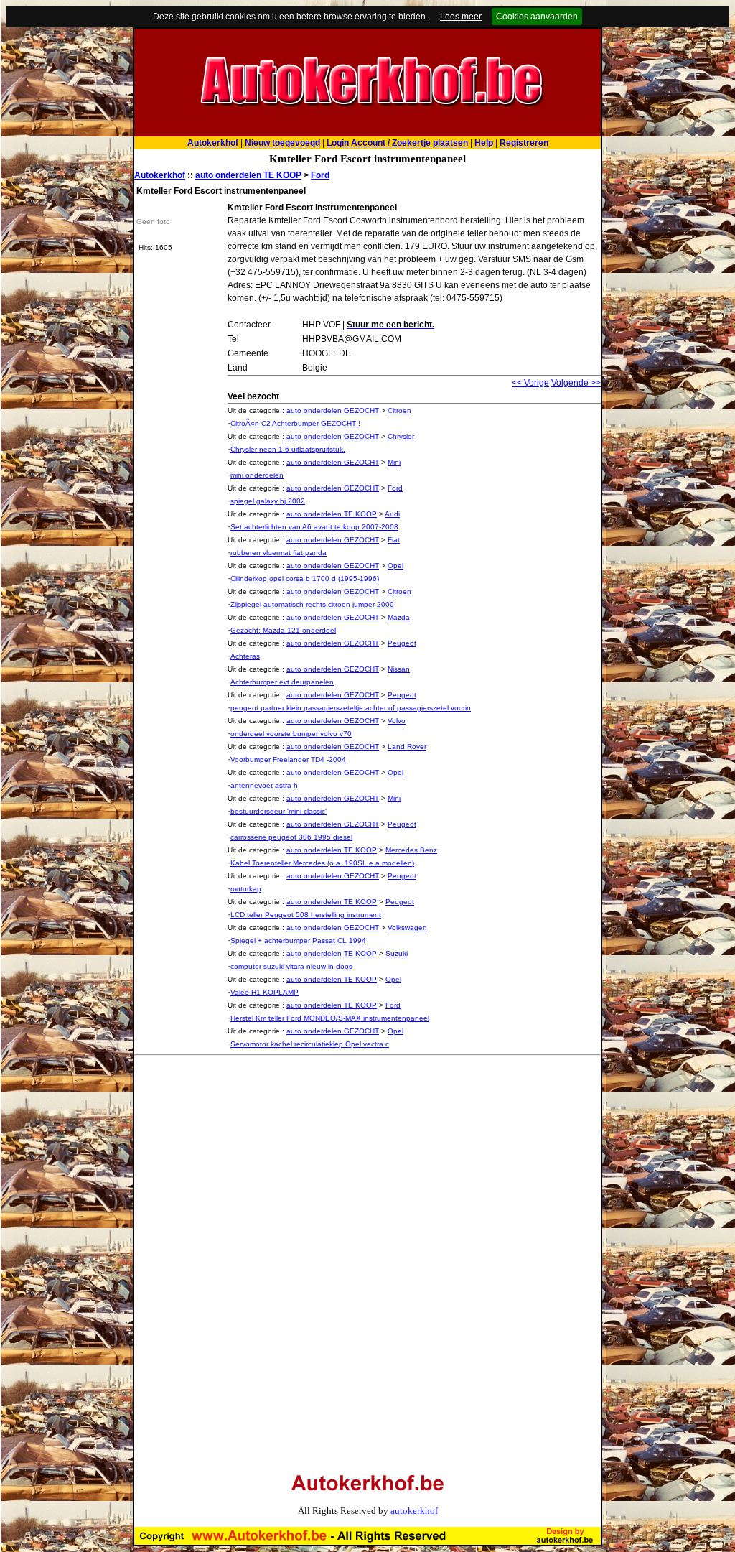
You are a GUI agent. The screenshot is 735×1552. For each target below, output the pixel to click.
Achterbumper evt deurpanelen (282, 682)
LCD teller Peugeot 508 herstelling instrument (305, 915)
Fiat (394, 540)
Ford (320, 175)
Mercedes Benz (411, 850)
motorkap (245, 889)
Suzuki (396, 953)
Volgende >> (576, 383)
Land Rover (407, 747)
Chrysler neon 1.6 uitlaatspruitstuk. (287, 449)
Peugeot (402, 643)
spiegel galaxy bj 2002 (267, 501)
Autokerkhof (159, 175)
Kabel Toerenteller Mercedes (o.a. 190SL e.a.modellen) (322, 863)
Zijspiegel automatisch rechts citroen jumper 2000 (312, 604)
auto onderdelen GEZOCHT (332, 410)
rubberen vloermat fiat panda (278, 553)
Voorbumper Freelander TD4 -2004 (288, 759)
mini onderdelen (257, 475)
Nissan (399, 669)
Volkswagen (407, 927)
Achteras (245, 656)
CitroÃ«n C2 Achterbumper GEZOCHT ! (295, 423)
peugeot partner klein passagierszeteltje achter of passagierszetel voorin (350, 708)
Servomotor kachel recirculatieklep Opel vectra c (309, 1044)
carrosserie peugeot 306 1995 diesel (291, 837)
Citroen (399, 410)
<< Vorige (530, 383)
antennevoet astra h (264, 785)
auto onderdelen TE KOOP (248, 175)
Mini (394, 462)
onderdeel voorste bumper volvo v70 (291, 734)
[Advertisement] (254, 1160)
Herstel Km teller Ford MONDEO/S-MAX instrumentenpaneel (329, 1018)
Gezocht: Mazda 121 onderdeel (283, 630)
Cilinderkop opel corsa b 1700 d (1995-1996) (304, 578)
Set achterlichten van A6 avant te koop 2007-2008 (314, 527)
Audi (392, 514)
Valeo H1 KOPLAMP (264, 992)
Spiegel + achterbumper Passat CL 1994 (298, 940)
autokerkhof (414, 1510)
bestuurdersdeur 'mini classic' (278, 811)
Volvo (397, 721)
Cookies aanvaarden (537, 16)
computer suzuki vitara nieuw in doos (291, 966)
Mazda (399, 617)
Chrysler (401, 436)
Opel (395, 566)
